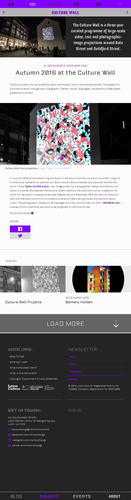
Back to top (17, 356)
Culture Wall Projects (23, 302)
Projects (49, 496)
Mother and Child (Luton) (37, 186)
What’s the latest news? (23, 367)
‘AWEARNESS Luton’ (111, 202)
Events (82, 496)
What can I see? (19, 362)
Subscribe (73, 379)
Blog (16, 496)
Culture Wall (65, 12)
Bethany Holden (79, 302)
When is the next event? (23, 373)
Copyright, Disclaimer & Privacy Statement (34, 378)
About (115, 496)
